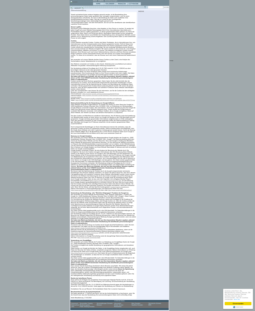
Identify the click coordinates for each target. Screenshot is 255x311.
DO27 (137, 7)
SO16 (115, 7)
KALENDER (110, 4)
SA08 (99, 7)
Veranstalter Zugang (86, 303)
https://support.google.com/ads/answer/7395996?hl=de (88, 228)
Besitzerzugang (84, 305)
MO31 (145, 7)
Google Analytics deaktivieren (119, 187)
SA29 (141, 7)
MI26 (135, 7)
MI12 (107, 7)
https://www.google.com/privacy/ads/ (88, 237)
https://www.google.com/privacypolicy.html (84, 253)
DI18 (119, 7)
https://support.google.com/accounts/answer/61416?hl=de (100, 94)
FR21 (125, 7)
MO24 (131, 7)
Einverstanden (238, 304)
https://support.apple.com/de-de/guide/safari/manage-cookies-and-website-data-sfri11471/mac (105, 100)
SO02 (87, 7)
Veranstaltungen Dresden (105, 303)
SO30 (143, 7)
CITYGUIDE (133, 4)
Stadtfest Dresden (137, 305)
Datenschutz (75, 305)
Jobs (72, 306)
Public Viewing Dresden (87, 306)
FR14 (111, 7)
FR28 (139, 7)
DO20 (123, 7)
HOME (98, 4)
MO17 (117, 7)
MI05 (93, 7)
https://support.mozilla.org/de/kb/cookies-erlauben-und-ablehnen (101, 98)
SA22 (127, 7)
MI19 (121, 7)
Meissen (99, 305)
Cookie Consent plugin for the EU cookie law (238, 307)
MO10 (103, 7)
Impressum (74, 303)
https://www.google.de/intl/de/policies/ (120, 190)
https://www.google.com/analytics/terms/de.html (86, 190)
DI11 (105, 7)
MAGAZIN (122, 4)
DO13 (109, 7)
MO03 (90, 7)
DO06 (95, 7)
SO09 (101, 7)
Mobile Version (118, 305)
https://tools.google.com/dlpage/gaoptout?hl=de (106, 180)
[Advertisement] (153, 24)
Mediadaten (118, 306)
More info (237, 299)
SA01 (85, 7)
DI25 (133, 7)
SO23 (129, 7)
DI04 (91, 7)
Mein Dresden (135, 303)
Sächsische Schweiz (154, 303)
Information (117, 303)
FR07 (97, 7)
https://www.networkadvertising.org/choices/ (84, 233)
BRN (149, 305)
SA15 (113, 7)
